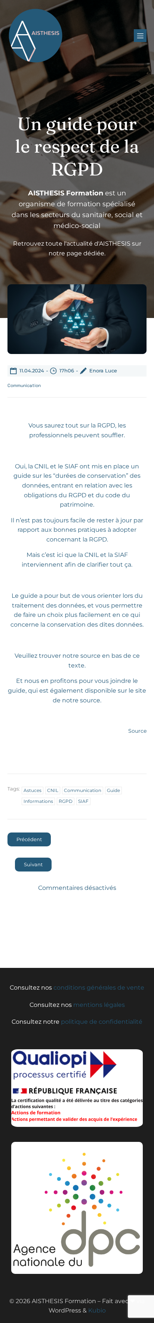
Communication (24, 385)
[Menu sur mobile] (140, 35)
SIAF (83, 801)
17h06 (66, 371)
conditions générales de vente (98, 987)
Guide (113, 790)
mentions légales (99, 1004)
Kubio (97, 1310)
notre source (81, 655)
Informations (38, 801)
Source (137, 731)
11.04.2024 (31, 371)
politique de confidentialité (101, 1021)
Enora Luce (103, 371)
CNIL (52, 790)
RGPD (66, 801)
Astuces (32, 790)
